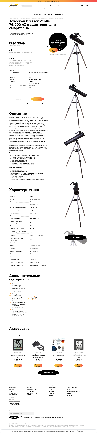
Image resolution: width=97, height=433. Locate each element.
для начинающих (35, 262)
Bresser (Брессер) (35, 79)
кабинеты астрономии (63, 6)
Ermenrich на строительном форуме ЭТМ (48, 1)
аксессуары (41, 103)
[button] (77, 6)
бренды (54, 6)
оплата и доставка (71, 387)
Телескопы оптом (24, 18)
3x (30, 242)
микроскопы (33, 12)
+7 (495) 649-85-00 (14, 401)
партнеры (52, 393)
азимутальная (34, 259)
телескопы (22, 12)
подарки (68, 393)
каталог (36, 3)
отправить (14, 417)
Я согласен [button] (80, 431)
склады (51, 395)
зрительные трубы (54, 12)
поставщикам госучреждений (42, 6)
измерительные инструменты (43, 14)
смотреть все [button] (75, 237)
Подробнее (71, 431)
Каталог (16, 18)
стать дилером (51, 3)
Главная (11, 18)
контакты (52, 8)
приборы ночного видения (32, 394)
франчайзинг (59, 3)
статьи (68, 389)
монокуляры (74, 12)
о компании (42, 3)
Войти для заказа (53, 50)
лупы (65, 12)
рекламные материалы (73, 391)
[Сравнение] (82, 6)
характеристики (37, 99)
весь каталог (59, 14)
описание (18, 99)
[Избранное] (79, 6)
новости (36, 8)
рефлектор (33, 213)
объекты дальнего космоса (38, 265)
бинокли (43, 12)
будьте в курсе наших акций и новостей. (21, 411)
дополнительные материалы (22, 103)
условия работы (44, 8)
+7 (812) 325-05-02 (14, 404)
